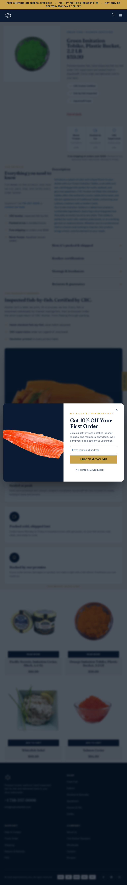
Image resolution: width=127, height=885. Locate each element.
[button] (120, 15)
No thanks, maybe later (90, 470)
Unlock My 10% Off (93, 459)
